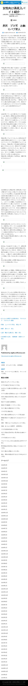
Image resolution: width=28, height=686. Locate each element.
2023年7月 (4, 566)
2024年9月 (4, 522)
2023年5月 (4, 573)
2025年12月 (4, 474)
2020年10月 (4, 671)
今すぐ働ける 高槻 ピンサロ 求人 (10, 451)
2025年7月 (4, 490)
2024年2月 (4, 544)
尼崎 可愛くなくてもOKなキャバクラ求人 (13, 423)
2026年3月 (4, 465)
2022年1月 (4, 623)
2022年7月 (4, 604)
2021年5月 (4, 649)
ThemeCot (12, 684)
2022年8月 (4, 601)
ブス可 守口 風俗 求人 (7, 411)
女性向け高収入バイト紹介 (14, 10)
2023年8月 (4, 563)
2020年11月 (4, 668)
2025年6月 (4, 493)
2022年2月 (4, 620)
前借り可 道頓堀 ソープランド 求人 (11, 405)
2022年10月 (4, 595)
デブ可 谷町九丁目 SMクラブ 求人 (10, 385)
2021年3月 (4, 655)
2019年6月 (4, 674)
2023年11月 (4, 554)
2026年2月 (4, 468)
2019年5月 (4, 677)
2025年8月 (4, 487)
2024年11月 (4, 515)
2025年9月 (4, 484)
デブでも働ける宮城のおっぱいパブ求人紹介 (13, 393)
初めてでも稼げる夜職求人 (8, 402)
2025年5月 (4, 496)
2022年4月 (4, 614)
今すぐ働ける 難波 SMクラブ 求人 (10, 408)
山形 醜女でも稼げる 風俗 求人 (11, 332)
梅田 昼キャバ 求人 (7, 328)
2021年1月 (4, 662)
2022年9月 (4, 598)
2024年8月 (4, 525)
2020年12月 (4, 665)
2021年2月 (4, 658)
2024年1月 (4, 547)
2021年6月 (4, 646)
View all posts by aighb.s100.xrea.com (11, 356)
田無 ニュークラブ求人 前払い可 (11, 324)
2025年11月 (4, 477)
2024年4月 (4, 538)
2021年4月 (4, 652)
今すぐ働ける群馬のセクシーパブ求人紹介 (13, 414)
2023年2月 (4, 582)
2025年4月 (4, 500)
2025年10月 (4, 481)
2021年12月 (4, 627)
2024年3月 (4, 541)
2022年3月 (4, 617)
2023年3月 (4, 579)
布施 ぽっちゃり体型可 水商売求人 (11, 426)
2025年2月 (4, 506)
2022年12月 (4, 589)
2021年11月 (4, 630)
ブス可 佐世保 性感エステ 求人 (9, 429)
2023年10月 (4, 557)
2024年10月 (4, 519)
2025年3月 (4, 503)
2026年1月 (4, 471)
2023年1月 (4, 585)
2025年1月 (4, 509)
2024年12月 (4, 512)
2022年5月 (4, 611)
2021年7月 (4, 643)
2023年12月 (4, 550)
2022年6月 (4, 608)
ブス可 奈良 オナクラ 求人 (8, 437)
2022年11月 (4, 592)
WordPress (22, 684)
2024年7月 (4, 528)
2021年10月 (4, 633)
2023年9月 (4, 560)
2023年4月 (4, 576)
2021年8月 (4, 639)
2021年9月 (4, 636)
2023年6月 (4, 569)
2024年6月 (4, 531)
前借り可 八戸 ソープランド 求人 (10, 382)
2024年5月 (4, 535)
